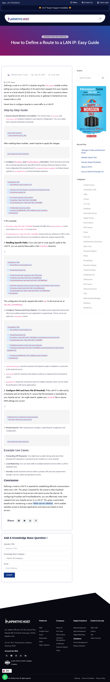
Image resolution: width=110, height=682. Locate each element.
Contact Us (88, 2)
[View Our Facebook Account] (11, 656)
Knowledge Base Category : (14, 554)
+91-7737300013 (13, 3)
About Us (59, 628)
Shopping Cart (89, 275)
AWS (40, 628)
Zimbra (93, 631)
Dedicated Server (90, 213)
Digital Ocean (88, 218)
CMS (85, 194)
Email (6, 564)
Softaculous (87, 279)
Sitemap (77, 678)
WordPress (87, 308)
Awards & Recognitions (60, 639)
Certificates (60, 643)
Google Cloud (43, 631)
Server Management (80, 642)
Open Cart (87, 246)
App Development (79, 631)
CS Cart (86, 204)
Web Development (79, 628)
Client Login (104, 2)
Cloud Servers (88, 185)
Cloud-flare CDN (89, 190)
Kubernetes (43, 638)
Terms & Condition (88, 678)
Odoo (41, 641)
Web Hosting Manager (92, 298)
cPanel (86, 199)
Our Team (59, 631)
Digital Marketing (79, 635)
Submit (9, 575)
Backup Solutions (79, 646)
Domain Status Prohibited (91, 162)
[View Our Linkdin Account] (26, 656)
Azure (41, 635)
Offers (74, 2)
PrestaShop (87, 260)
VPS (85, 294)
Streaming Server (90, 289)
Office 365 (94, 628)
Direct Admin (88, 223)
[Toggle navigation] (100, 19)
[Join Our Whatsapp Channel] (21, 656)
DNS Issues (88, 227)
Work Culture (60, 635)
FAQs (58, 650)
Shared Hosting (89, 270)
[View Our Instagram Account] (16, 656)
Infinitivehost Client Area (92, 242)
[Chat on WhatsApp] (5, 677)
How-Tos (86, 237)
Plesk (85, 256)
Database (87, 209)
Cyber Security (96, 638)
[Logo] (21, 621)
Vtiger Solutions (44, 645)
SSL (92, 635)
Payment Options (90, 251)
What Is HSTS (86, 167)
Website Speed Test (89, 157)
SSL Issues (87, 284)
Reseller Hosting (89, 265)
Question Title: (9, 544)
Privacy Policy (100, 678)
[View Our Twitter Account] (7, 656)
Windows (87, 303)
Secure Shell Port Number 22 (92, 172)
